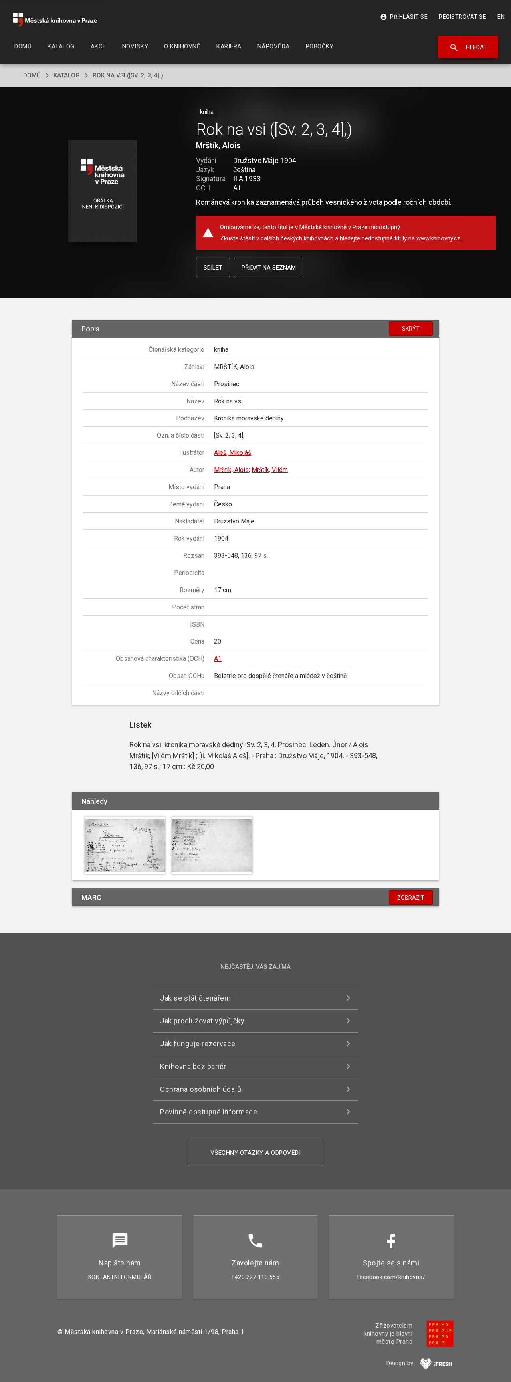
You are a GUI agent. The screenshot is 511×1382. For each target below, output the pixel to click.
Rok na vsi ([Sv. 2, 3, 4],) (128, 75)
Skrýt (411, 328)
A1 (218, 658)
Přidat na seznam (269, 267)
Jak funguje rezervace (198, 1043)
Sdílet (213, 267)
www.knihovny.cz (438, 238)
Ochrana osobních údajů (200, 1089)
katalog (66, 75)
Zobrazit (410, 897)
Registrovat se (462, 17)
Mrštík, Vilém (270, 470)
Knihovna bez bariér (193, 1066)
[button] (103, 192)
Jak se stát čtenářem (195, 998)
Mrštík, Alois (218, 145)
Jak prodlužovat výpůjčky (202, 1021)
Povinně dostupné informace (208, 1112)
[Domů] (55, 19)
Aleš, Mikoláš (232, 452)
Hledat (468, 47)
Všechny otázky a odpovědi (255, 1152)
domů (32, 75)
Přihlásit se (404, 16)
